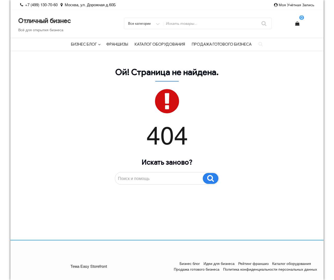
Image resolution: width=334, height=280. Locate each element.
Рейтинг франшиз (253, 263)
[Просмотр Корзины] (297, 23)
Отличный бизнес (44, 21)
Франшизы (117, 44)
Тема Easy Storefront (88, 266)
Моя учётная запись (296, 4)
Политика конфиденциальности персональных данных (270, 269)
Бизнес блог (84, 44)
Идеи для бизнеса (219, 263)
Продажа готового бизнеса (222, 44)
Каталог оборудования (160, 44)
